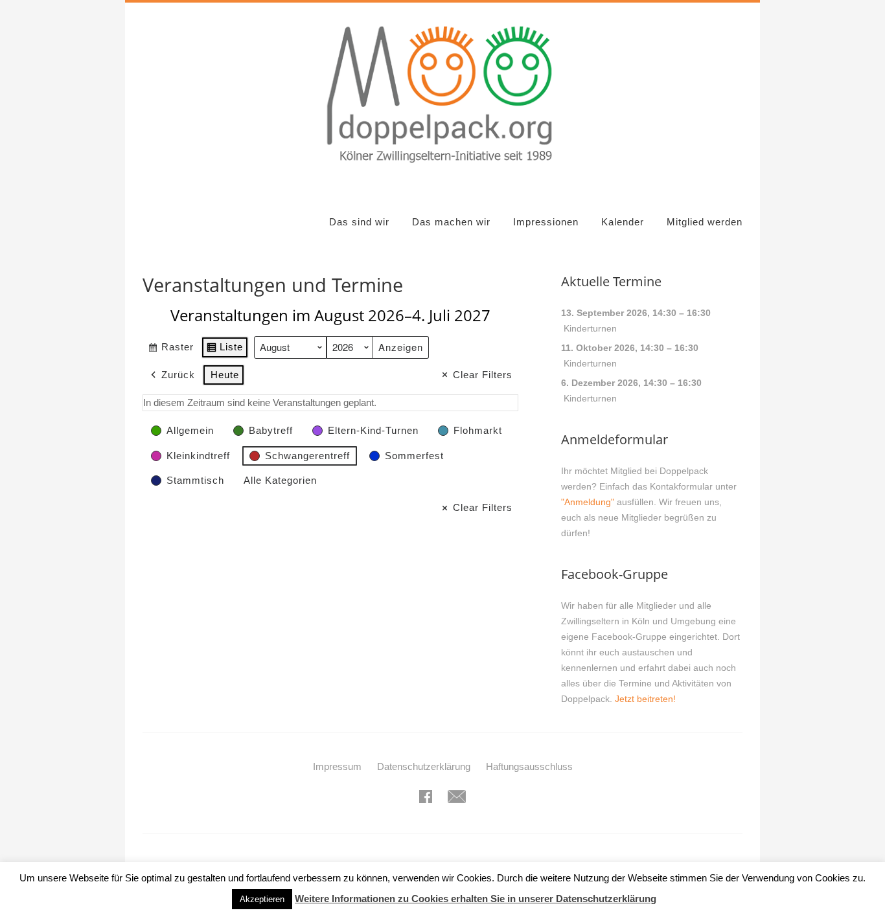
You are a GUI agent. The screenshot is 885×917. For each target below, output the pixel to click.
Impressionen (546, 221)
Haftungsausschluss (529, 766)
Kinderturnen (590, 328)
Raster (171, 349)
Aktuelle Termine (611, 281)
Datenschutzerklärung (423, 766)
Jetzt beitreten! (645, 699)
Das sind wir (359, 221)
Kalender (622, 221)
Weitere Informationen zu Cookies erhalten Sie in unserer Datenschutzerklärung (475, 898)
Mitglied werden (704, 221)
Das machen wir (451, 221)
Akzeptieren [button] (262, 899)
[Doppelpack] (442, 171)
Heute (225, 374)
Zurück (178, 374)
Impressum (337, 766)
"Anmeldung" (587, 502)
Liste (224, 349)
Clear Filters (482, 374)
